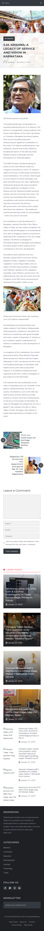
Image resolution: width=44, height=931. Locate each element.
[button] (41, 3)
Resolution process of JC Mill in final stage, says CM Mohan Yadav (21, 712)
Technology (7, 868)
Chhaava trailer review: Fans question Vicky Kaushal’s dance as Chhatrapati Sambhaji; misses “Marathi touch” (19, 633)
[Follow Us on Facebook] (5, 888)
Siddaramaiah (33, 328)
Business (9, 39)
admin (12, 62)
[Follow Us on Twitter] (10, 888)
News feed (13, 922)
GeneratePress (34, 917)
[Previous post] (3, 440)
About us (23, 922)
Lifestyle (6, 864)
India (13, 227)
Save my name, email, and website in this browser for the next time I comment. (22, 542)
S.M (38, 127)
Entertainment (9, 860)
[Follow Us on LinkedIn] (19, 888)
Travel (5, 873)
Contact (32, 922)
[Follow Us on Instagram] (14, 888)
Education (7, 856)
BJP (4, 206)
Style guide (28, 925)
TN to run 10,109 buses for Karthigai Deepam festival (28, 440)
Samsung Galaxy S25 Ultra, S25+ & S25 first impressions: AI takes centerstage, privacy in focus (21, 594)
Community (7, 852)
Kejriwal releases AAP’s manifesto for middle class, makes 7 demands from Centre (29, 772)
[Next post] (41, 465)
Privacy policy (17, 925)
